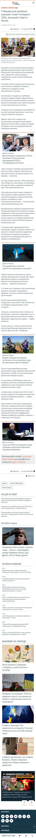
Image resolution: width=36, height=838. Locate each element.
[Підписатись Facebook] (3, 816)
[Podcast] (7, 820)
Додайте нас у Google (8, 835)
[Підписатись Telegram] (28, 816)
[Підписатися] (11, 820)
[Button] (14, 29)
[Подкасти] (26, 835)
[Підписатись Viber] (24, 816)
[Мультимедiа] (20, 835)
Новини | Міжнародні (9, 8)
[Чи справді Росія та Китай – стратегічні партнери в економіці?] (18, 253)
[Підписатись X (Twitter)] (11, 816)
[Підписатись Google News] (7, 816)
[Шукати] (32, 835)
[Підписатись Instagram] (20, 816)
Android (21, 462)
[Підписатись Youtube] (15, 816)
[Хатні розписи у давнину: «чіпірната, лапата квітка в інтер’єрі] (18, 653)
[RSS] (3, 820)
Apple (14, 462)
